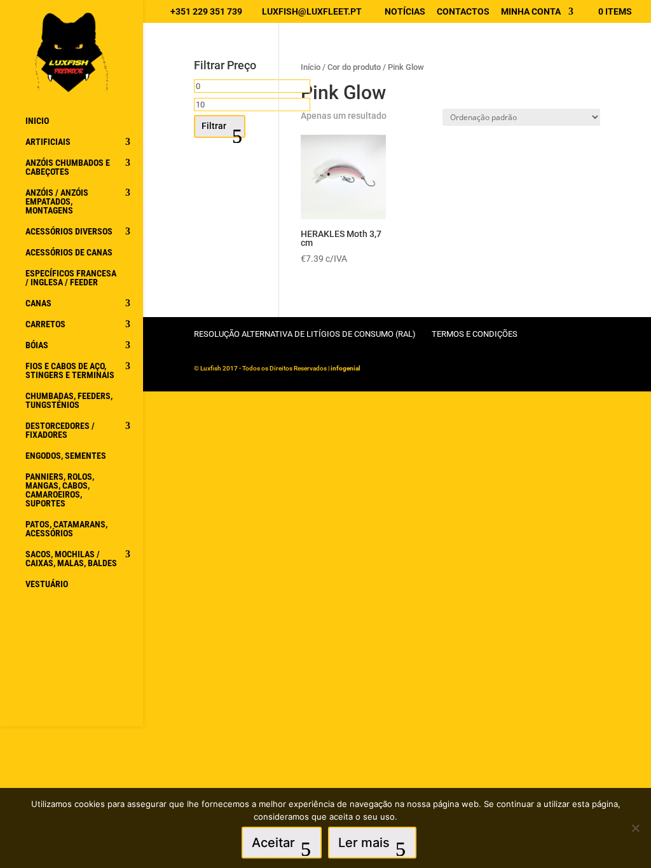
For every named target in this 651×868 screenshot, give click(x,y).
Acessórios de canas (69, 252)
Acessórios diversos (69, 231)
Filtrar (214, 126)
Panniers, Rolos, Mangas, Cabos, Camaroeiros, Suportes (59, 490)
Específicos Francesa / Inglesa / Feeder (70, 278)
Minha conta (531, 12)
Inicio (37, 121)
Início (310, 67)
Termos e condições (474, 334)
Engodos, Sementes (65, 456)
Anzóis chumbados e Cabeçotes (67, 167)
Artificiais (48, 142)
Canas (38, 303)
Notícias (405, 12)
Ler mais (364, 842)
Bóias (36, 345)
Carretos (45, 324)
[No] (635, 828)
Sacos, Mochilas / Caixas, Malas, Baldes (71, 559)
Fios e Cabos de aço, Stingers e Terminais (69, 371)
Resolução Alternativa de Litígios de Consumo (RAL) (305, 334)
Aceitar (273, 842)
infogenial (345, 368)
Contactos (463, 12)
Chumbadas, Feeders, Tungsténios (69, 400)
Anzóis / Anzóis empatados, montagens (56, 201)
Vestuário (46, 584)
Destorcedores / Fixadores (60, 430)
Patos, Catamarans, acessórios (66, 529)
